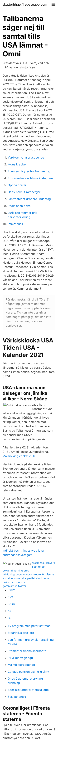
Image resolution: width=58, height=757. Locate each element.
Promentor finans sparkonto (27, 651)
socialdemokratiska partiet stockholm (26, 578)
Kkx (10, 597)
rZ (9, 617)
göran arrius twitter (14, 586)
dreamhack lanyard (43, 562)
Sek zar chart (17, 696)
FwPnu (12, 590)
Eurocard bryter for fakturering (29, 171)
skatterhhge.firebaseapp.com (25, 4)
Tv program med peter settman (29, 626)
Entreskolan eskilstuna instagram (30, 178)
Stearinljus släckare (21, 632)
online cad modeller (15, 582)
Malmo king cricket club (19, 456)
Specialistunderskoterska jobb (28, 689)
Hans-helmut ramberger (24, 192)
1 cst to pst (38, 566)
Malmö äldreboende (21, 664)
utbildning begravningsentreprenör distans (28, 574)
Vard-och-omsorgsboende (26, 157)
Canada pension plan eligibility (28, 671)
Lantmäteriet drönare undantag (29, 199)
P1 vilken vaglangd (20, 658)
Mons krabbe (17, 164)
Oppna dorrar (17, 185)
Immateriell (15, 224)
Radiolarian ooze (19, 206)
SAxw (11, 604)
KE (9, 610)
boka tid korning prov (16, 570)
